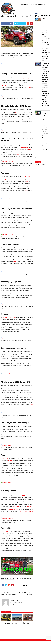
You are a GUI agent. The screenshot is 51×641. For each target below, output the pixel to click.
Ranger (29, 87)
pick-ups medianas (26, 79)
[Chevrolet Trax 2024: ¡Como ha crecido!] (17, 617)
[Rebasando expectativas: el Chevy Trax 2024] (6, 617)
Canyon (14, 578)
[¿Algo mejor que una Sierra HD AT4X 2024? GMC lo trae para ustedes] (28, 617)
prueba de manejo (27, 578)
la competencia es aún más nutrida (25, 511)
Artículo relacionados (6, 611)
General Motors (4, 111)
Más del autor (15, 611)
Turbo (6, 580)
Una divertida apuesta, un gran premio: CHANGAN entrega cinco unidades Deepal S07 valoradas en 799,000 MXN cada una (45, 72)
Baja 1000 (26, 394)
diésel (31, 404)
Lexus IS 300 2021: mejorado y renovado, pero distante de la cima (8, 593)
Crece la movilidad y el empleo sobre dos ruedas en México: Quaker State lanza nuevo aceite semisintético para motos (46, 119)
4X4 (7, 578)
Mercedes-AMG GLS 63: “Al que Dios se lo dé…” (26, 593)
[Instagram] (42, 1)
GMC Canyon (28, 176)
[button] (48, 4)
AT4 (10, 578)
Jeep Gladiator (6, 501)
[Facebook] (40, 1)
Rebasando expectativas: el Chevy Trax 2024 (5, 623)
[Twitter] (47, 1)
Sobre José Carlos (42, 4)
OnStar (14, 261)
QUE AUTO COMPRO (33, 4)
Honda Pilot (28, 506)
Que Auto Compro (5, 18)
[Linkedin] (45, 1)
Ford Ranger (16, 506)
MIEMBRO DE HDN (24, 4)
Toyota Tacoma (5, 85)
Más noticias (38, 157)
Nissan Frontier (24, 147)
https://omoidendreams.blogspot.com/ (16, 602)
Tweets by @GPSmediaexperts (41, 164)
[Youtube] (49, 1)
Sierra (6, 180)
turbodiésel (11, 580)
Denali (26, 190)
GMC (18, 154)
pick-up (21, 578)
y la (18, 111)
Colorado (9, 151)
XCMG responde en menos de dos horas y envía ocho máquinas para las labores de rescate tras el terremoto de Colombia (46, 26)
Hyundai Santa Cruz (13, 509)
